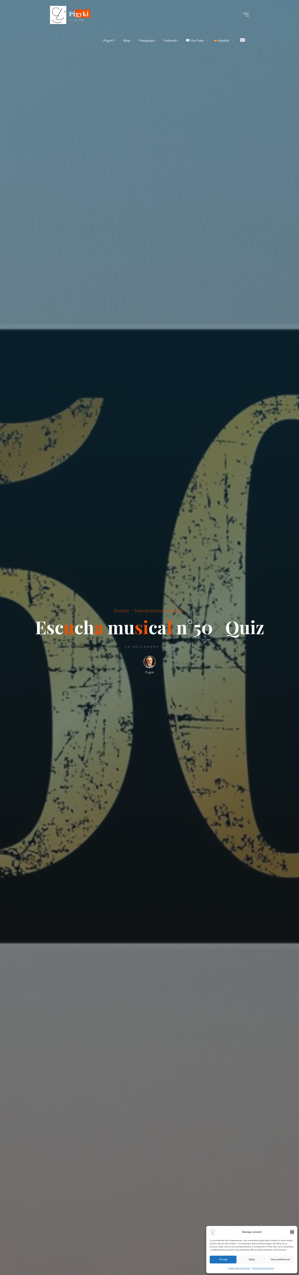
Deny (252, 1259)
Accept (223, 1259)
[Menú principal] (246, 14)
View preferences (280, 1259)
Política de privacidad (239, 1268)
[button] (292, 1232)
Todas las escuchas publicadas (158, 610)
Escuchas (121, 610)
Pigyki (79, 13)
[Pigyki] (58, 15)
